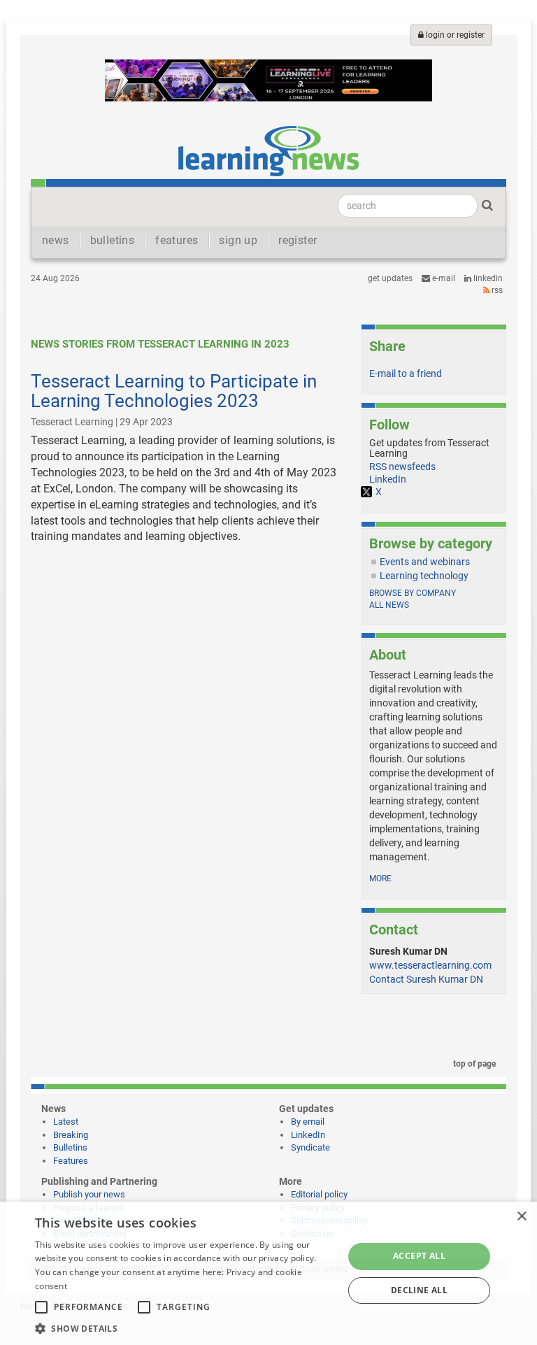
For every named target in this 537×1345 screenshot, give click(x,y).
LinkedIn (487, 278)
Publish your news (89, 1194)
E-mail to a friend (405, 373)
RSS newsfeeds (402, 466)
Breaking (70, 1135)
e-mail (442, 278)
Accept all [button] (419, 1256)
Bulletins (70, 1147)
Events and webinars (425, 561)
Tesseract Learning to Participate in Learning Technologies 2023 (174, 391)
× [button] (521, 1216)
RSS (496, 290)
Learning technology (424, 575)
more (380, 878)
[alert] (268, 1273)
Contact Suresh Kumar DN (426, 979)
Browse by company (412, 593)
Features (70, 1160)
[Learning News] (268, 150)
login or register (454, 35)
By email (307, 1121)
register (297, 240)
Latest (65, 1121)
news (55, 240)
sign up (238, 240)
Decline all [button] (419, 1290)
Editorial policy (319, 1194)
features (176, 240)
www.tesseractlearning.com (430, 965)
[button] (184, 1328)
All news (389, 605)
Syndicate (310, 1147)
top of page (473, 1064)
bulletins (112, 240)
